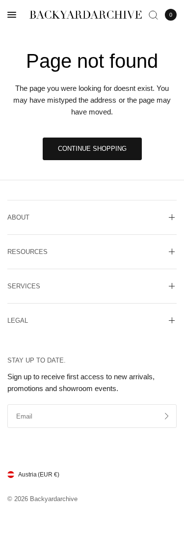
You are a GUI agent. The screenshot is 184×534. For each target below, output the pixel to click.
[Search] (153, 14)
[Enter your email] (167, 416)
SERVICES (23, 286)
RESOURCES (27, 251)
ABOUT (18, 217)
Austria (38, 474)
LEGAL (17, 320)
